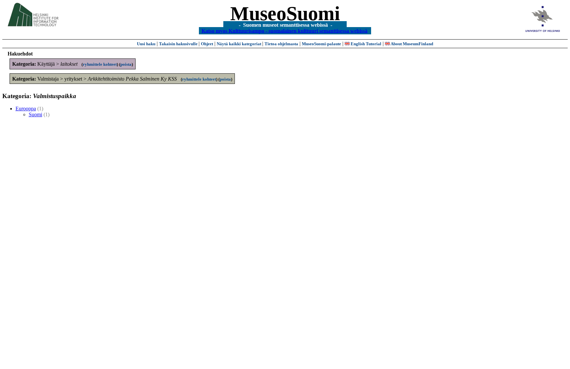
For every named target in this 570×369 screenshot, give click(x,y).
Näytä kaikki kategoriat (239, 43)
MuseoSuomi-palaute (321, 43)
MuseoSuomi (285, 13)
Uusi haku (146, 43)
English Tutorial (365, 43)
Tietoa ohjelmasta (281, 43)
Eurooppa (26, 108)
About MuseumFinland (411, 43)
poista (126, 64)
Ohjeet (207, 43)
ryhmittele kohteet (100, 64)
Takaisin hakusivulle (179, 43)
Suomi (35, 114)
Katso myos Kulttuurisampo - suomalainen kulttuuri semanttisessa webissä (284, 30)
